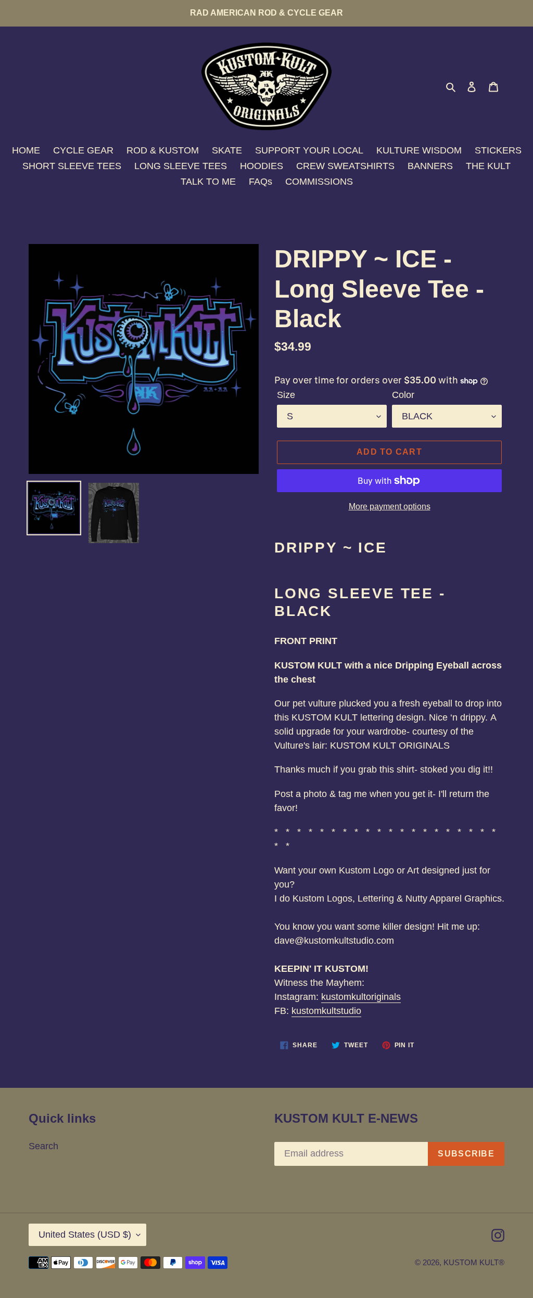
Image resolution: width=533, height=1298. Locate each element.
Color (403, 395)
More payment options (389, 506)
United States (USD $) (85, 1234)
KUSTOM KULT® (473, 1262)
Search (43, 1146)
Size (286, 395)
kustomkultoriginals (361, 997)
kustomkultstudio (326, 1011)
